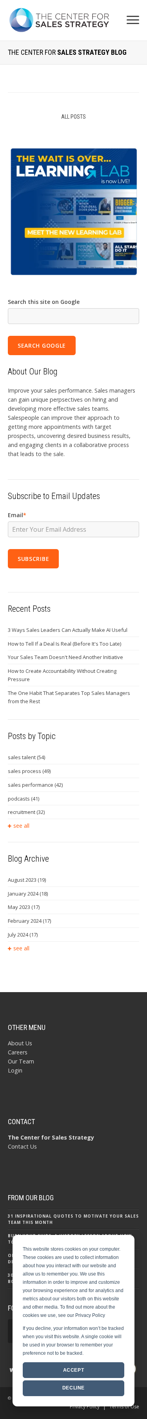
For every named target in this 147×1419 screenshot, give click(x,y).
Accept (73, 1370)
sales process (29, 771)
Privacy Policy (85, 1406)
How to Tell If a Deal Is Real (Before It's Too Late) (64, 643)
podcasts (23, 798)
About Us (20, 1043)
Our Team (21, 1061)
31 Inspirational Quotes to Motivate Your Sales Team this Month (73, 1219)
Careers (17, 1052)
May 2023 (24, 907)
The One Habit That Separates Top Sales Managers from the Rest (69, 697)
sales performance (35, 784)
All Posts (73, 117)
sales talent (26, 757)
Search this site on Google (44, 301)
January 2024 (28, 893)
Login (15, 1070)
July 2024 (23, 934)
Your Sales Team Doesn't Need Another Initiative (65, 657)
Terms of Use (124, 1406)
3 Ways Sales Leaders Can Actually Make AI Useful (67, 629)
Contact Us (22, 1146)
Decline (73, 1388)
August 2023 (27, 879)
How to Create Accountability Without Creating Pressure (62, 675)
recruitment (26, 812)
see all (21, 825)
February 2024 (29, 920)
